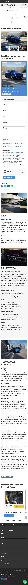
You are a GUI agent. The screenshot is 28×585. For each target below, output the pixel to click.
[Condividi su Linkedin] (8, 186)
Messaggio (5, 128)
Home (3, 525)
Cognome (5, 110)
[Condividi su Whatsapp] (12, 186)
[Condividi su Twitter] (5, 186)
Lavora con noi (21, 525)
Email (4, 116)
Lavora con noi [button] (23, 7)
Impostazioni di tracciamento (8, 576)
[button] (24, 5)
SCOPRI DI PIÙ (6, 93)
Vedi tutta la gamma (7, 476)
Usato (14, 525)
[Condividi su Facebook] (2, 186)
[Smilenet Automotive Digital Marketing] (4, 579)
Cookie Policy (4, 574)
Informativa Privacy (13, 152)
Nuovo (9, 525)
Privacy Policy (11, 574)
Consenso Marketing (7, 150)
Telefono (5, 122)
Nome (4, 104)
